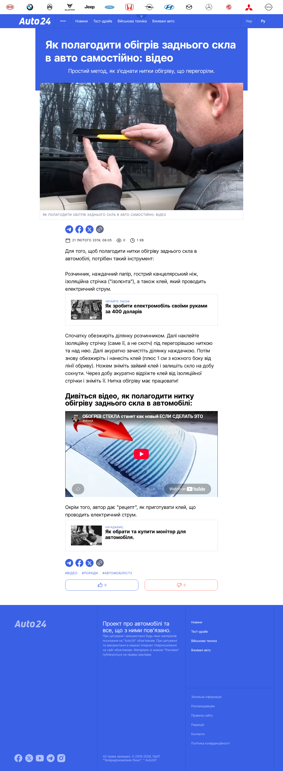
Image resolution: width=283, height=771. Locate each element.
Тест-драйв (102, 21)
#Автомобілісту (117, 573)
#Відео (71, 573)
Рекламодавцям (203, 706)
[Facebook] (18, 758)
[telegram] (69, 229)
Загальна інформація (206, 697)
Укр (249, 21)
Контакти (198, 734)
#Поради (90, 573)
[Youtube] (40, 758)
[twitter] (90, 229)
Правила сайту (202, 715)
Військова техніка (132, 21)
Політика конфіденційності (210, 743)
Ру (263, 21)
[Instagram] (61, 758)
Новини (81, 21)
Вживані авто (163, 21)
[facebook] (79, 229)
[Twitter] (29, 758)
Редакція (197, 725)
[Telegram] (51, 758)
